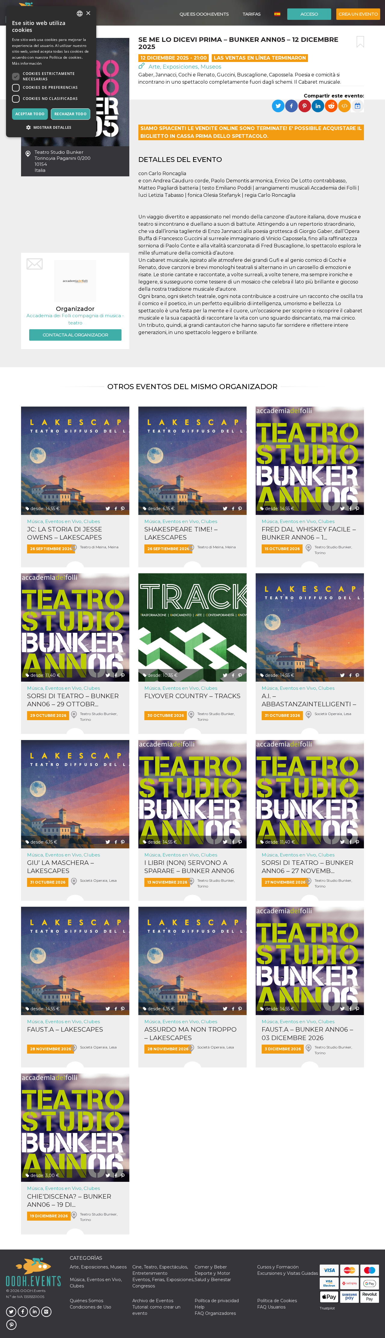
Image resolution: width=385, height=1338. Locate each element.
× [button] (88, 13)
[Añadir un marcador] (360, 42)
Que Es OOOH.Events (204, 14)
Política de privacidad (217, 1300)
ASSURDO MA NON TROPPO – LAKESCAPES (190, 1033)
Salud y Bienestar (213, 1279)
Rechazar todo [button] (70, 113)
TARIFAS (251, 14)
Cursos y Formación (278, 1267)
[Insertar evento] (344, 106)
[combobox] (80, 14)
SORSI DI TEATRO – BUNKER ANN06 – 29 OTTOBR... (73, 700)
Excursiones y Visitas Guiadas (287, 1273)
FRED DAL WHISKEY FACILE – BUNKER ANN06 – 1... (309, 533)
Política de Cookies (277, 1300)
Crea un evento (358, 14)
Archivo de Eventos (152, 1300)
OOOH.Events (32, 1290)
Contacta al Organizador (75, 335)
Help (200, 1307)
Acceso (309, 14)
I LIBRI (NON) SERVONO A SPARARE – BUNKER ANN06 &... (189, 867)
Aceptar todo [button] (30, 113)
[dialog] (51, 71)
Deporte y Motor (212, 1273)
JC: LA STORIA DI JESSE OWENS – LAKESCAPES (64, 533)
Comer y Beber (211, 1267)
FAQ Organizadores (215, 1313)
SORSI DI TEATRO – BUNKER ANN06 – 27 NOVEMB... (307, 867)
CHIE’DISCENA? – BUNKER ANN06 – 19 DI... (69, 1200)
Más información (27, 63)
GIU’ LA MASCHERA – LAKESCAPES (60, 867)
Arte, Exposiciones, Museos (184, 66)
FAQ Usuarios (271, 1307)
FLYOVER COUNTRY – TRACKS (192, 696)
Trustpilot (327, 1308)
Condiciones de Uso (90, 1307)
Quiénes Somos (86, 1300)
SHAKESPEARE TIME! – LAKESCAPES (180, 533)
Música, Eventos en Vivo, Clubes (63, 521)
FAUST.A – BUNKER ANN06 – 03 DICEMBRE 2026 (307, 1033)
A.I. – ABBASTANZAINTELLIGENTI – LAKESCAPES (309, 700)
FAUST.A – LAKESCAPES (65, 1029)
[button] (51, 127)
